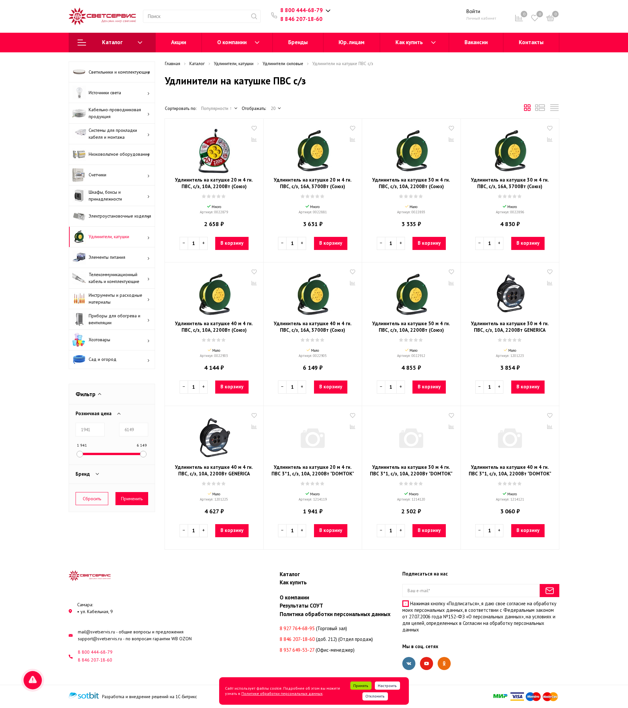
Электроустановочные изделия (120, 216)
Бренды (298, 42)
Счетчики (97, 175)
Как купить (409, 42)
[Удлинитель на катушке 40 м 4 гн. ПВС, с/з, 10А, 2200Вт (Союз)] (214, 292)
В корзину (231, 243)
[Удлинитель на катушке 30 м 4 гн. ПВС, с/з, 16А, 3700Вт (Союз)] (510, 148)
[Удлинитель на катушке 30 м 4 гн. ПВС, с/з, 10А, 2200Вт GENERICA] (510, 292)
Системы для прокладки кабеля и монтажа (113, 133)
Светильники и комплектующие (119, 72)
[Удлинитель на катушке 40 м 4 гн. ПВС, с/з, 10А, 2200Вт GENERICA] (214, 435)
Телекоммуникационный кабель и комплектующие (114, 278)
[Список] (540, 109)
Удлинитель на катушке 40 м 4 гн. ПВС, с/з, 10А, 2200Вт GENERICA (214, 470)
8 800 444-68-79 (301, 10)
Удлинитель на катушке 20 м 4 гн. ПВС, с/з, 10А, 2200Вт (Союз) (214, 183)
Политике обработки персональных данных (282, 693)
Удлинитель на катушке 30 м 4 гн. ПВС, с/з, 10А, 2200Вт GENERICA (510, 326)
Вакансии (476, 42)
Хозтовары (99, 340)
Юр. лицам (351, 42)
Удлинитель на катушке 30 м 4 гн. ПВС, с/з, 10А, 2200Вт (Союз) (411, 183)
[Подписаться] (549, 590)
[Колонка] (554, 109)
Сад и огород (102, 359)
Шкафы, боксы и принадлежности (105, 195)
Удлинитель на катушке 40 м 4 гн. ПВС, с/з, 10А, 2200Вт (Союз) (214, 326)
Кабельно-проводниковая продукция (115, 113)
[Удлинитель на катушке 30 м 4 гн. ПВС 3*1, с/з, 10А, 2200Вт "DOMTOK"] (411, 435)
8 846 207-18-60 (301, 19)
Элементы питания (107, 257)
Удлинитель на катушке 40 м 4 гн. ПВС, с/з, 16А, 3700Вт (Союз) (313, 326)
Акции (178, 42)
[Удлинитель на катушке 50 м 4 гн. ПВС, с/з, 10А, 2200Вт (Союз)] (411, 292)
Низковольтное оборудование (119, 154)
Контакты (531, 42)
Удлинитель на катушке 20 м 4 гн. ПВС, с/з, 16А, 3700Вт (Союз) (313, 183)
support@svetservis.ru (100, 639)
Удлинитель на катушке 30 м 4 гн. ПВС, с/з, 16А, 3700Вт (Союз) (510, 183)
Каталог (112, 42)
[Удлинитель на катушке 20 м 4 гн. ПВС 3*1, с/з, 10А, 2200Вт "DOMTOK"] (313, 435)
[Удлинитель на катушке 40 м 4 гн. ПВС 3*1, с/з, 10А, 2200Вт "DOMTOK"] (510, 435)
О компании (232, 42)
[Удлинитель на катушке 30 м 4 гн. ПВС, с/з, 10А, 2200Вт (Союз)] (411, 148)
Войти (473, 11)
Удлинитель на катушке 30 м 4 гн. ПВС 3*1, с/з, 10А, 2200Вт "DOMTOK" (411, 470)
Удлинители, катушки (109, 236)
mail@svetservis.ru (96, 632)
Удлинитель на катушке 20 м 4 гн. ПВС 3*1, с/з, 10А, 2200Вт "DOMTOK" (312, 470)
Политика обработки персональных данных (335, 614)
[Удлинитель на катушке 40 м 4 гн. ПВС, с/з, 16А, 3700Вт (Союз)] (313, 292)
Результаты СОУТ (301, 605)
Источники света (105, 93)
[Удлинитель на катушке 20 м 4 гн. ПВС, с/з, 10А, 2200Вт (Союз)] (214, 148)
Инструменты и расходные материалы (115, 298)
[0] (550, 19)
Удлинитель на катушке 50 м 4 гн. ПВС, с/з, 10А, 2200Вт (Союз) (411, 326)
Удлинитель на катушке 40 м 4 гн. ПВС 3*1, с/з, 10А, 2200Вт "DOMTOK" (510, 470)
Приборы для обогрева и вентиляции (114, 319)
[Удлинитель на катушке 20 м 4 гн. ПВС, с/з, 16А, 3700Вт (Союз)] (313, 148)
